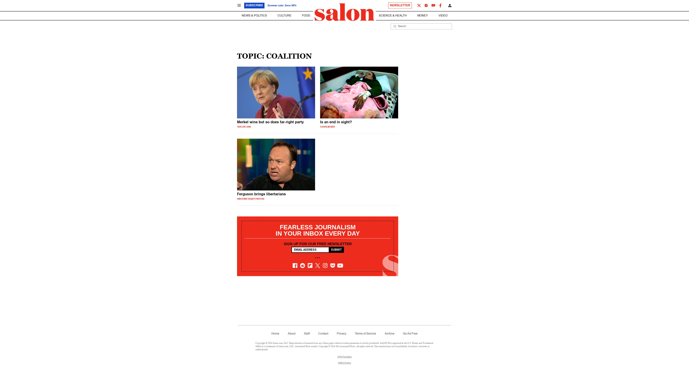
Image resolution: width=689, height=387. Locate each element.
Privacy (341, 333)
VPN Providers (344, 357)
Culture (284, 15)
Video (443, 15)
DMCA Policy (344, 363)
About (291, 333)
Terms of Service (365, 333)
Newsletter (400, 5)
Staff (307, 333)
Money (422, 15)
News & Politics (254, 15)
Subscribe (254, 5)
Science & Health (393, 15)
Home (275, 333)
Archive (389, 333)
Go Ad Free (410, 333)
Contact (323, 333)
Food (306, 15)
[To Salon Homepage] (344, 12)
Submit (336, 249)
